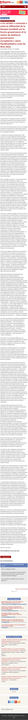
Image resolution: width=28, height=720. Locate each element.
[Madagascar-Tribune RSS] (19, 702)
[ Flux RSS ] (14, 691)
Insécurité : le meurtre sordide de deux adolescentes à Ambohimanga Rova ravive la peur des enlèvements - (14, 643)
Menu (3, 6)
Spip (14, 717)
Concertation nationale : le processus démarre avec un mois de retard (13, 625)
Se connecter (4, 715)
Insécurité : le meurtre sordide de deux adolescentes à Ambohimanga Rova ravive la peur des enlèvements (12, 608)
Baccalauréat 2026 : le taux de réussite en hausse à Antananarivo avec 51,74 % (12, 602)
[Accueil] (7, 3)
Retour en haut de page (21, 589)
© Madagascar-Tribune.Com (13, 715)
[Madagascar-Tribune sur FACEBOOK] (9, 702)
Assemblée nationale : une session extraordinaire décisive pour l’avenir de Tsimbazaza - (13, 652)
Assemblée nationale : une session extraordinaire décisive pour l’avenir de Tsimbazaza (11, 614)
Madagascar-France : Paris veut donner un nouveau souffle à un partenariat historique (12, 620)
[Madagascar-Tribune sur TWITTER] (12, 702)
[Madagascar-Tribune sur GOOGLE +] (15, 702)
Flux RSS (22, 715)
